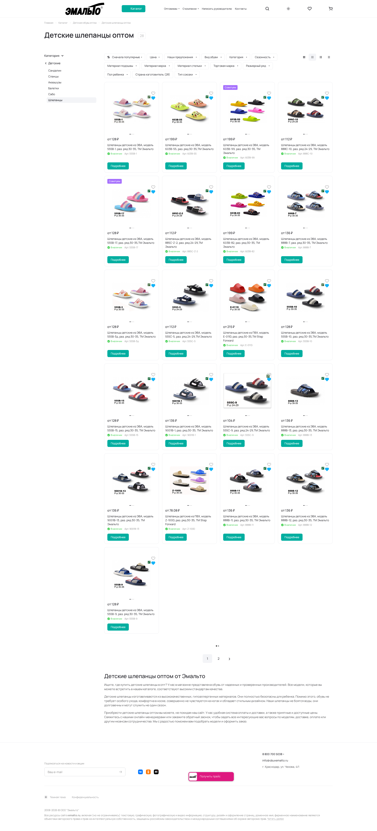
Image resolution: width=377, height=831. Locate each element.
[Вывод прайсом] (329, 57)
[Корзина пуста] (331, 9)
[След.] (229, 658)
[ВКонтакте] (140, 772)
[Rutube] (156, 772)
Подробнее (118, 166)
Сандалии (54, 70)
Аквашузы (54, 82)
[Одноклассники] (148, 772)
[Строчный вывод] (320, 57)
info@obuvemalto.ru (275, 760)
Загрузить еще (218, 646)
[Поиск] (267, 9)
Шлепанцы (55, 100)
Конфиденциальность (85, 797)
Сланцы (53, 76)
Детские (54, 63)
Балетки (53, 88)
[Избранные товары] (310, 9)
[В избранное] (153, 93)
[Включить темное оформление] (288, 9)
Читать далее (275, 819)
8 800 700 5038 (272, 754)
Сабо (51, 94)
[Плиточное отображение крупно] (304, 57)
